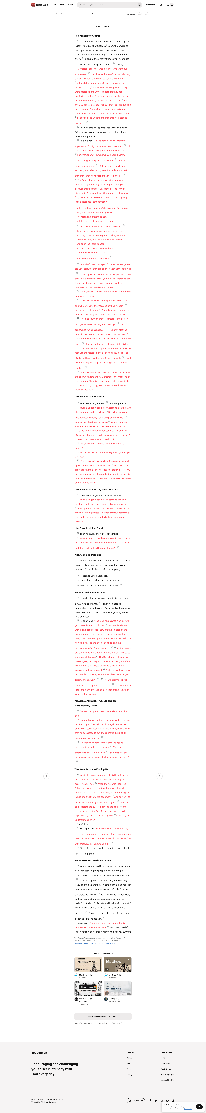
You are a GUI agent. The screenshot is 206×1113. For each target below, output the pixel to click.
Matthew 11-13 (88, 975)
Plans (62, 5)
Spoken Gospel (114, 1001)
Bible (54, 5)
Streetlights (83, 1004)
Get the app (150, 5)
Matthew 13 (60, 13)
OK (199, 1107)
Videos (70, 5)
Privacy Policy (52, 1099)
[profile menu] (170, 4)
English (77, 1023)
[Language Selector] (161, 4)
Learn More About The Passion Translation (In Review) (95, 943)
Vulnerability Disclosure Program (43, 1102)
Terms (61, 1099)
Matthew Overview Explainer (87, 1000)
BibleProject (83, 978)
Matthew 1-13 (117, 975)
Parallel (132, 14)
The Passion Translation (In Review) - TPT (96, 1023)
